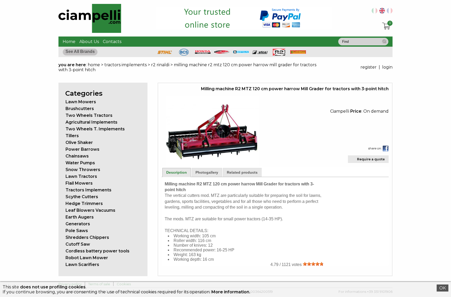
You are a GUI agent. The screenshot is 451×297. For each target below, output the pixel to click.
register (368, 67)
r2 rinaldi (160, 64)
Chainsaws (77, 156)
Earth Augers (80, 217)
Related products (242, 172)
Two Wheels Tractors (89, 115)
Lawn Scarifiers (82, 264)
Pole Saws (77, 230)
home (94, 64)
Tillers (72, 135)
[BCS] (184, 54)
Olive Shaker (79, 142)
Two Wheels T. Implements (95, 128)
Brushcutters (80, 108)
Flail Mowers (79, 183)
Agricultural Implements (91, 122)
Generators (78, 223)
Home (69, 41)
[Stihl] (164, 54)
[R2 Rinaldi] (279, 54)
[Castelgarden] (222, 52)
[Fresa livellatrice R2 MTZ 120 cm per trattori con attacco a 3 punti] (373, 12)
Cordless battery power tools (97, 250)
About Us (89, 41)
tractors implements (125, 64)
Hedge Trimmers (84, 203)
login (387, 67)
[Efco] (260, 52)
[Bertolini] (241, 52)
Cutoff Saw (78, 244)
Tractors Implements (88, 189)
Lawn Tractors (81, 176)
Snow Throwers (83, 169)
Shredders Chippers (87, 237)
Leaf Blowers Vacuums (90, 210)
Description (176, 172)
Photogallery (206, 172)
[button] (384, 41)
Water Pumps (80, 162)
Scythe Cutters (82, 196)
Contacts (112, 41)
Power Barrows (82, 149)
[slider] (313, 264)
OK (442, 288)
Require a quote (371, 159)
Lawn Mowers (81, 101)
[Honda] (203, 52)
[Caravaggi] (298, 52)
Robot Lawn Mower (87, 257)
